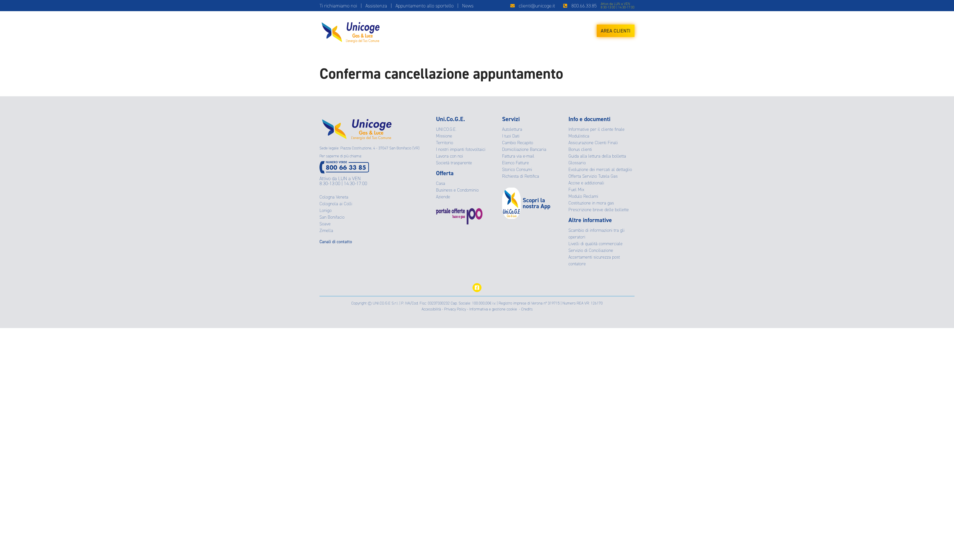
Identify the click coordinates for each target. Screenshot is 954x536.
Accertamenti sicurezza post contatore (594, 260)
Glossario (577, 163)
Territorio (444, 143)
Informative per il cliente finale (596, 129)
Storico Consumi (517, 169)
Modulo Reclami (583, 196)
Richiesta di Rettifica (520, 176)
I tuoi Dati (510, 136)
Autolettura (512, 129)
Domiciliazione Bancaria (524, 149)
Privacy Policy (455, 309)
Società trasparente (454, 163)
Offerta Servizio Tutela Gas (593, 176)
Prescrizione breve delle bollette (598, 210)
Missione (444, 136)
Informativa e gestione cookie (493, 309)
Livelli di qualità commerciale (595, 244)
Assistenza (376, 5)
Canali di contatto (335, 242)
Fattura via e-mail (518, 156)
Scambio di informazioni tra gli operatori (596, 233)
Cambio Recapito (517, 143)
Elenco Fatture (515, 163)
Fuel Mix (576, 190)
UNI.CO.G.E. (446, 129)
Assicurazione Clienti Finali (593, 143)
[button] (532, 5)
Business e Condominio (457, 190)
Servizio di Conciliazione (590, 250)
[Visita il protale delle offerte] (469, 216)
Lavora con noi (449, 156)
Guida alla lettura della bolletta (597, 156)
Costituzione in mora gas (591, 203)
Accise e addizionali (586, 183)
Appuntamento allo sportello (425, 5)
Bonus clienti (580, 149)
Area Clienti (616, 31)
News (468, 5)
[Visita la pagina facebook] (477, 287)
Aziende (443, 197)
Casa (440, 183)
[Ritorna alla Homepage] (356, 127)
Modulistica (578, 136)
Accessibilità (431, 309)
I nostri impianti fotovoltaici (460, 149)
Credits (527, 309)
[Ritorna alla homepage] (350, 30)
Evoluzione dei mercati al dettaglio (600, 169)
